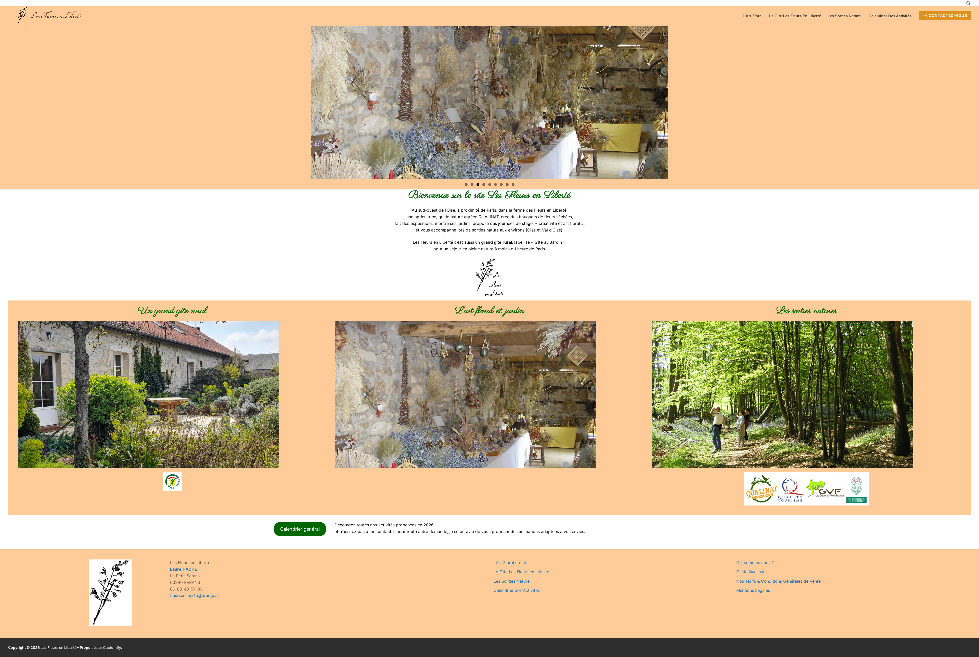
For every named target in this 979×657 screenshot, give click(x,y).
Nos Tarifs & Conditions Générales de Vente (778, 581)
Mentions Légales (753, 590)
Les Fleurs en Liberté (54, 16)
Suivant (661, 101)
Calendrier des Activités (517, 590)
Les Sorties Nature (512, 581)
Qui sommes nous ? (755, 562)
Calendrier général (300, 529)
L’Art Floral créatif (511, 562)
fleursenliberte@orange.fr (194, 595)
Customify (112, 647)
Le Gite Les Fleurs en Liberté (521, 571)
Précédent (317, 101)
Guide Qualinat (750, 571)
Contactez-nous (947, 15)
